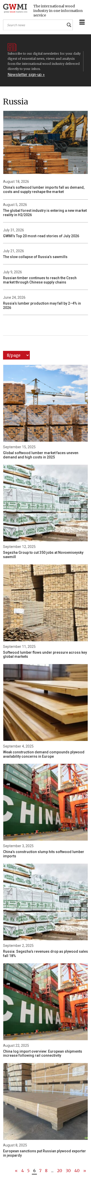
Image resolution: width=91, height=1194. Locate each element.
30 (68, 1170)
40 (77, 1170)
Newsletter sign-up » (26, 74)
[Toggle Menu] (81, 22)
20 (59, 1170)
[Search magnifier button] (69, 24)
